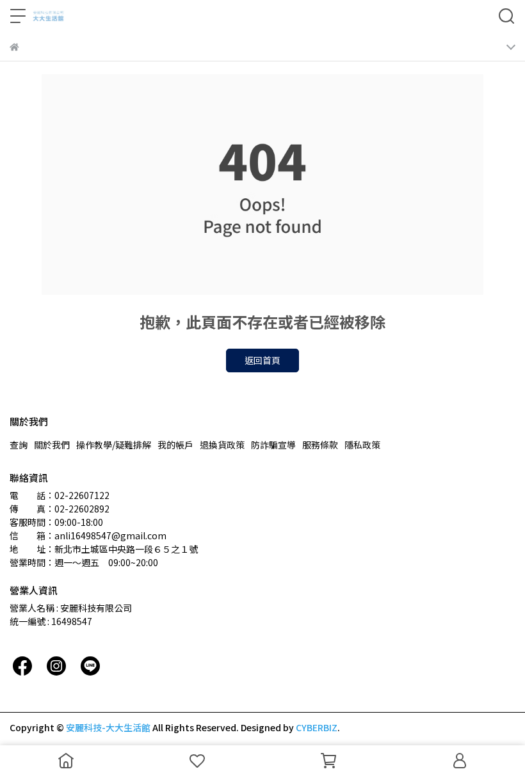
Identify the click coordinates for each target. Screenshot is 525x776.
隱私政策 (362, 444)
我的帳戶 (175, 444)
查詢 (19, 444)
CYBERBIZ (316, 727)
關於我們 (52, 444)
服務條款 (320, 444)
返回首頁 (262, 360)
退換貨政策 (222, 444)
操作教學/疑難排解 (113, 444)
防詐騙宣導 (273, 444)
